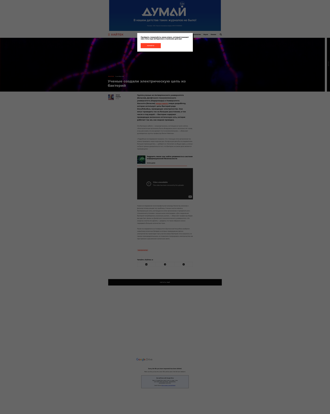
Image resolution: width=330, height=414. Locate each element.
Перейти (150, 45)
